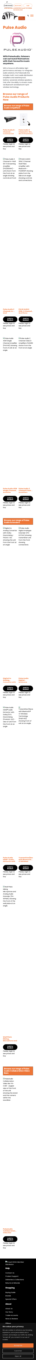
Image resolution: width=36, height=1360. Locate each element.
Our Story (9, 1312)
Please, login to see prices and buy (9, 146)
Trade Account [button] (8, 5)
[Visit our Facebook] (20, 1)
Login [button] (27, 5)
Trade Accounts (11, 1315)
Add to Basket (10, 140)
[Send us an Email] (11, 1)
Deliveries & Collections (14, 1279)
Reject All (18, 1356)
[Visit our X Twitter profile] (29, 1)
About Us (8, 1308)
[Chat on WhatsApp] (33, 1)
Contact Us (9, 1273)
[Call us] (2, 1)
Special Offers (10, 1299)
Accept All (18, 1345)
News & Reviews (11, 1319)
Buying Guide (10, 1292)
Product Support (11, 1276)
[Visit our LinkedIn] (16, 1)
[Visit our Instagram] (24, 1)
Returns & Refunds (12, 1283)
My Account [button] (18, 5)
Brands (8, 1296)
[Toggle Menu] (32, 15)
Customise (18, 1351)
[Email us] (7, 1)
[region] (18, 1342)
